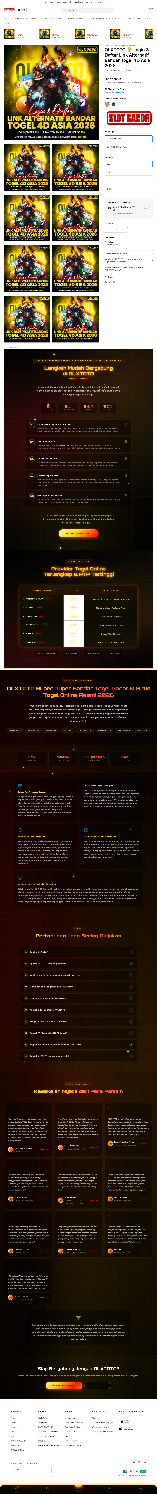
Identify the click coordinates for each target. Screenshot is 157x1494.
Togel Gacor (141, 18)
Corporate (42, 1423)
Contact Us (70, 1432)
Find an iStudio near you (102, 1423)
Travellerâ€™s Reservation (50, 1445)
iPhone (14, 1427)
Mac (13, 1418)
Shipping (119, 83)
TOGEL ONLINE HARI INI (108, 18)
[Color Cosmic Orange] (107, 104)
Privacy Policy (71, 1441)
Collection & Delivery (74, 1423)
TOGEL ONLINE (29, 18)
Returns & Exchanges (74, 1427)
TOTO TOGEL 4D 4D (46, 18)
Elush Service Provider (48, 1432)
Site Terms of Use (73, 1445)
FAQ (67, 1436)
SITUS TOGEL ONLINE (88, 18)
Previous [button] (5, 2)
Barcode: (121, 70)
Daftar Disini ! (106, 2)
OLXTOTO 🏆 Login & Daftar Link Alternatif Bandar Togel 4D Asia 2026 (78, 2)
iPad (13, 1423)
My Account (70, 1418)
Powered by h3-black (138, 1475)
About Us (96, 1418)
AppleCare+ (43, 1418)
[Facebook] (106, 283)
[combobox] (88, 10)
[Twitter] (110, 283)
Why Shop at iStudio (101, 1427)
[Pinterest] (114, 283)
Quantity (109, 223)
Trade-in (41, 1441)
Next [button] (152, 2)
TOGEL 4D (18, 18)
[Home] (9, 9)
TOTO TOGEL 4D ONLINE (66, 18)
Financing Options (46, 1436)
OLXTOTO (8, 18)
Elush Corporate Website (103, 1432)
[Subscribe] (49, 1470)
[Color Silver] (119, 104)
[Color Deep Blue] (113, 104)
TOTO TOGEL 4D (127, 18)
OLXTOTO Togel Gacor (117, 147)
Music (13, 1436)
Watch (14, 1432)
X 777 (110, 164)
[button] (8, 18)
